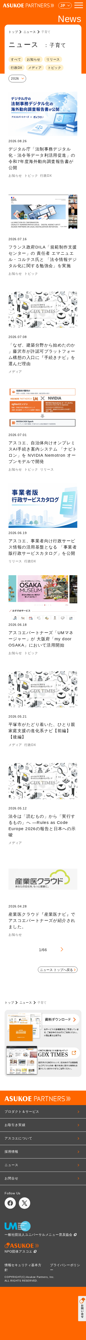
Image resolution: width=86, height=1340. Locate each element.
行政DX (16, 67)
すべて (16, 59)
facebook (10, 1203)
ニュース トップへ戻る (56, 970)
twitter (24, 1203)
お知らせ (33, 59)
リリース (53, 59)
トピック (54, 67)
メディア (35, 67)
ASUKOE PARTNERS (28, 5)
